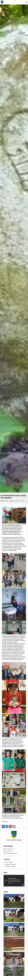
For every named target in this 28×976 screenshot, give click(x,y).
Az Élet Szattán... (5, 500)
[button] (26, 2)
